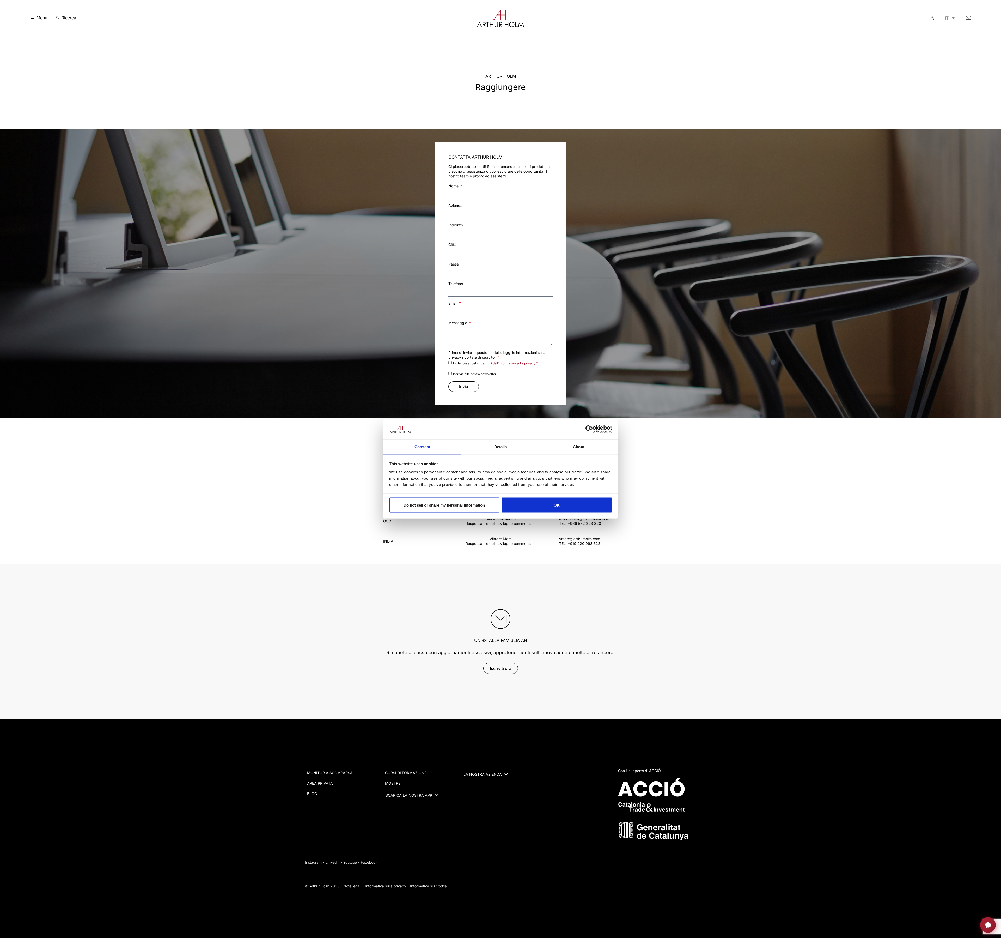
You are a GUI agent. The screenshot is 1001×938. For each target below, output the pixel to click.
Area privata (320, 783)
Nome (454, 186)
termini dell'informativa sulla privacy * (509, 363)
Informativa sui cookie (428, 886)
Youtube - (351, 862)
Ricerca (69, 17)
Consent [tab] (422, 446)
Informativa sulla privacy (385, 886)
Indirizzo (455, 225)
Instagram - (314, 862)
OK (557, 505)
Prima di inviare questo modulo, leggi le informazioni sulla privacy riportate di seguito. (496, 354)
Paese (453, 264)
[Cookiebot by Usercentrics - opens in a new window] (589, 429)
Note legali (352, 886)
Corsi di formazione (405, 773)
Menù (41, 17)
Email (453, 303)
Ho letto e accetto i (495, 363)
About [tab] (578, 446)
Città (452, 244)
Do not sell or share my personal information (444, 505)
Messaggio (458, 323)
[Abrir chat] (988, 925)
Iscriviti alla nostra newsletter (474, 374)
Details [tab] (500, 446)
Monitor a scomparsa (330, 773)
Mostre (392, 783)
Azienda (455, 205)
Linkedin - (334, 862)
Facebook (369, 862)
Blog (312, 793)
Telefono (455, 283)
